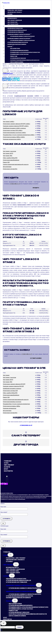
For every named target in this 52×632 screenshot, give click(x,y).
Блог (7, 63)
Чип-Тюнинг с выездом (14, 20)
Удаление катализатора (15, 28)
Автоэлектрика (15, 48)
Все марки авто (12, 18)
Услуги (7, 467)
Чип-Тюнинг (9, 465)
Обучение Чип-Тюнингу (14, 12)
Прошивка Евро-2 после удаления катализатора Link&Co (18, 135)
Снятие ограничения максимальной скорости (15, 164)
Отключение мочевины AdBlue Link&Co (14, 137)
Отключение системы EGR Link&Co (12, 130)
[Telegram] (2, 484)
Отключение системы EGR (15, 32)
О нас (6, 463)
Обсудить (36, 187)
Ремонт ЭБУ (13, 56)
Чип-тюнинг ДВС (12, 22)
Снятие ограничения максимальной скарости (24, 60)
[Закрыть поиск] (3, 623)
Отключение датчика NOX (18, 58)
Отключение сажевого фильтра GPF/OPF (22, 40)
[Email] (5, 484)
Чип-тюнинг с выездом (9, 151)
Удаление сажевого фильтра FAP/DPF (13, 386)
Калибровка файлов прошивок (16, 44)
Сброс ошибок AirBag (16, 62)
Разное (9, 601)
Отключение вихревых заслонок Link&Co (14, 132)
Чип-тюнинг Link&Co (8, 121)
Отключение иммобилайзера (19, 50)
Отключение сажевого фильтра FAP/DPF (22, 36)
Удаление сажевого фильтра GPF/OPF (21, 591)
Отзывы (9, 14)
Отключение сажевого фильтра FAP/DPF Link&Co (16, 123)
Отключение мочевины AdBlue (17, 30)
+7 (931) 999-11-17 (8, 73)
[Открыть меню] (3, 89)
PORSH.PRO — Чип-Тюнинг (14, 10)
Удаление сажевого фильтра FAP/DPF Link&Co (16, 126)
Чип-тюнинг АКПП (12, 24)
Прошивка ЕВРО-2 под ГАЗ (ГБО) (19, 54)
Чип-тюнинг (6, 375)
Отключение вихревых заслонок (17, 42)
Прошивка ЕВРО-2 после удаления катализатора (25, 52)
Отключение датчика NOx (10, 169)
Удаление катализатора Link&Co (12, 139)
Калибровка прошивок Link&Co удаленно (14, 128)
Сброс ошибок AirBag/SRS (10, 158)
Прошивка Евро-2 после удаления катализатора (16, 404)
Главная (9, 6)
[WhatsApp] (4, 484)
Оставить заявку (36, 358)
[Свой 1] (7, 484)
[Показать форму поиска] (5, 70)
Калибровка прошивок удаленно (12, 388)
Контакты (9, 65)
